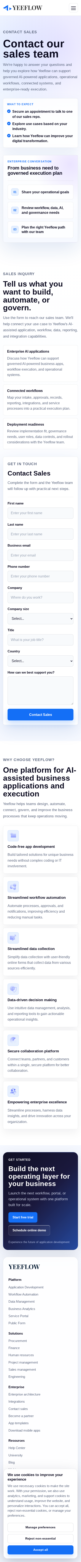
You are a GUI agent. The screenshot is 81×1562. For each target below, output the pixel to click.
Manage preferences (40, 1527)
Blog (11, 1462)
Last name (15, 524)
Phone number (19, 566)
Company (15, 588)
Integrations (16, 1401)
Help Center (16, 1448)
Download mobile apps (24, 1430)
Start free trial (23, 1217)
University (15, 1455)
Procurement (17, 1341)
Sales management (22, 1369)
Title (11, 630)
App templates (18, 1423)
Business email (19, 545)
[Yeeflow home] (22, 8)
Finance (14, 1348)
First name (16, 503)
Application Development (25, 1287)
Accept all (40, 1549)
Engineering (16, 1376)
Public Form (16, 1323)
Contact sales (18, 1409)
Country (14, 651)
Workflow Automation (23, 1294)
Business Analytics (21, 1309)
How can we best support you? (31, 672)
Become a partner (21, 1416)
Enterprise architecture (24, 1394)
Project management (23, 1362)
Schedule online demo (29, 1230)
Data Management (21, 1301)
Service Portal (18, 1316)
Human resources (21, 1355)
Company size (18, 609)
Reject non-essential (40, 1538)
